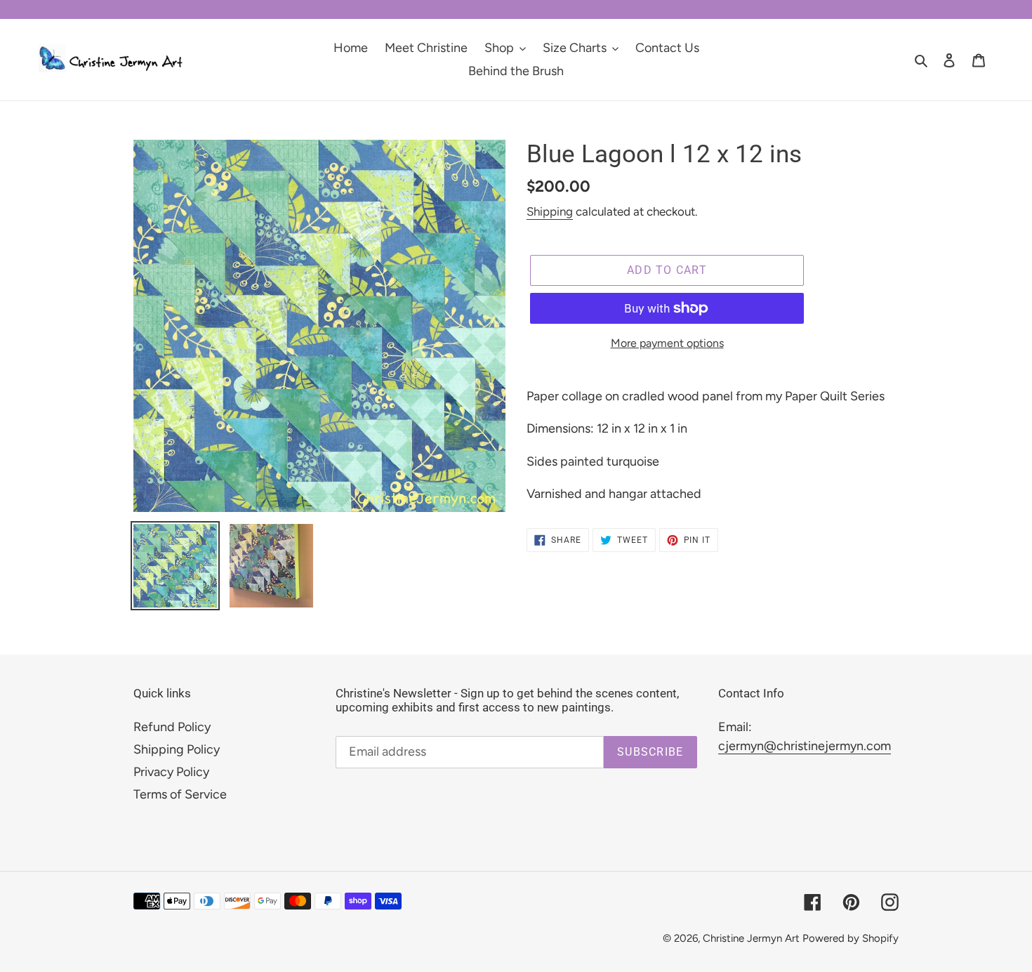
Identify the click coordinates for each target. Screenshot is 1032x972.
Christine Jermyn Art (751, 938)
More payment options (667, 343)
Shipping (550, 211)
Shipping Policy (176, 749)
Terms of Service (180, 794)
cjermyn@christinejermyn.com (804, 746)
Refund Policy (172, 727)
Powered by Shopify (850, 938)
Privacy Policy (171, 772)
